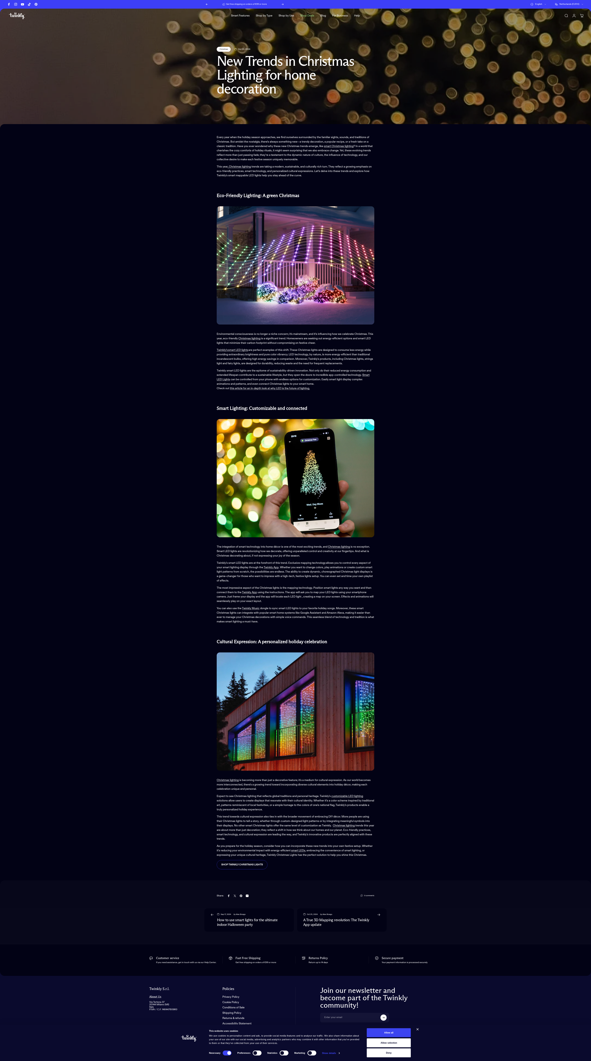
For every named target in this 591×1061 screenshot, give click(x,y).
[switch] (257, 1053)
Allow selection (389, 1042)
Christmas (223, 49)
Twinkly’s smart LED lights (232, 350)
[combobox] (539, 4)
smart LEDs (298, 850)
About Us (155, 996)
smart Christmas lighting (339, 146)
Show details (329, 1053)
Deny (389, 1052)
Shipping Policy (231, 1013)
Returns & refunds (233, 1018)
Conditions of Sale (233, 1007)
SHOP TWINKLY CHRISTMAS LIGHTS (242, 864)
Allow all (388, 1032)
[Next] (282, 4)
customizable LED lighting (347, 796)
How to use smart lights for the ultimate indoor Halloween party (247, 922)
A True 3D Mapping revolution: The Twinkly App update (336, 922)
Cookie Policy (230, 1002)
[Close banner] (417, 1029)
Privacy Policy (230, 997)
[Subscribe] (383, 1018)
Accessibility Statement (236, 1023)
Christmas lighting (344, 825)
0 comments (369, 896)
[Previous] (206, 4)
